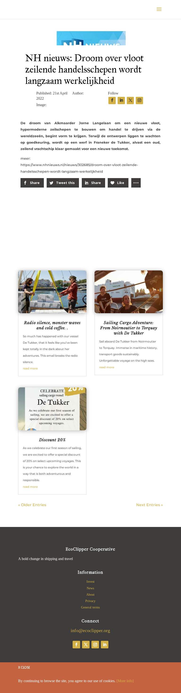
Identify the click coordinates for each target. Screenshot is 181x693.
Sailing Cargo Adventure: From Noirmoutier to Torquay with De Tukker (128, 327)
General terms (90, 607)
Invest (90, 581)
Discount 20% (52, 439)
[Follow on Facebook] (76, 644)
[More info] (125, 681)
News (90, 588)
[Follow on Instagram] (95, 644)
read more (30, 368)
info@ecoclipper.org (90, 630)
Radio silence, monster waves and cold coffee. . (52, 325)
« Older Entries (32, 505)
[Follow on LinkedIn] (104, 644)
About (90, 594)
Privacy (90, 601)
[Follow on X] (86, 644)
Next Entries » (149, 505)
